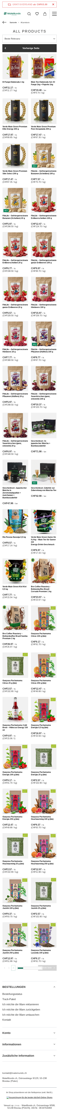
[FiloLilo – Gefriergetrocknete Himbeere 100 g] (44, 289)
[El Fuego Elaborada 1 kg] (15, 66)
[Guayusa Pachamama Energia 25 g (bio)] (44, 757)
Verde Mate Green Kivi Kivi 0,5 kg (14, 588)
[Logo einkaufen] (12, 14)
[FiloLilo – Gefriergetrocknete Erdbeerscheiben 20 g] (15, 245)
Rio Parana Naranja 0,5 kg (14, 537)
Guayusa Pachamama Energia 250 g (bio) (12, 818)
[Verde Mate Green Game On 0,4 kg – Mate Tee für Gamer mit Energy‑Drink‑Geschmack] (44, 522)
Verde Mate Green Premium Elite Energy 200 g (15, 128)
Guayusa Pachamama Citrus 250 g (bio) (41, 681)
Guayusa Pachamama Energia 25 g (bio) (41, 773)
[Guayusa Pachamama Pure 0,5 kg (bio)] (44, 1068)
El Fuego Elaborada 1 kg (13, 82)
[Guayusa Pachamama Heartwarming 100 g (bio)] (44, 801)
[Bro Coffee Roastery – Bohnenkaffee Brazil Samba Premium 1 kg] (15, 618)
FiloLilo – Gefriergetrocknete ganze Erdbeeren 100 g (43, 261)
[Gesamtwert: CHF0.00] (45, 14)
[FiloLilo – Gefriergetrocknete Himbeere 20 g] (15, 334)
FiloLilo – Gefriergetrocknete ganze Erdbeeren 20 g (15, 306)
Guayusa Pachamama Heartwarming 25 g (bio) (13, 862)
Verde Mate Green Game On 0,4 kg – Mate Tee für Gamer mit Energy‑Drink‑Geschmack (43, 541)
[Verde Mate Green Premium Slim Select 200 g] (15, 156)
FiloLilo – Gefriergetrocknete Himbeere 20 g (15, 350)
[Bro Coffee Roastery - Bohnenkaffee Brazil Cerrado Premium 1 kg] (44, 571)
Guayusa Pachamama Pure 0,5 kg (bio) (43, 1085)
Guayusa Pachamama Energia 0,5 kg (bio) (41, 726)
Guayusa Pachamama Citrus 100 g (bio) (41, 634)
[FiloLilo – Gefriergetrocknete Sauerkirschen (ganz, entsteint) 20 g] (15, 425)
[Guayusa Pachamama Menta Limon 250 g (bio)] (15, 1068)
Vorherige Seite (30, 48)
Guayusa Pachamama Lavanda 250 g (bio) (41, 996)
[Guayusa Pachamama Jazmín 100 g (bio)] (15, 890)
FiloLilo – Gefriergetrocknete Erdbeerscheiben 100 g (43, 217)
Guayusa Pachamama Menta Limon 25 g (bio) (41, 1040)
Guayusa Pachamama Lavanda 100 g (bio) (41, 951)
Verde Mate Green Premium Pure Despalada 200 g (43, 128)
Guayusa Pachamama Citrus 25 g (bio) (12, 681)
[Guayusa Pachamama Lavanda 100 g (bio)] (44, 935)
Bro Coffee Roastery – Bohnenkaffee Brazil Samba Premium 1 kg (15, 636)
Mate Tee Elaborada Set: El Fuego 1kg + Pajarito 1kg (43, 83)
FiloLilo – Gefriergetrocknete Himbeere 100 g (43, 306)
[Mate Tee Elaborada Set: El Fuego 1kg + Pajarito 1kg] (44, 66)
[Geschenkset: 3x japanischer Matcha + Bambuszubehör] (44, 425)
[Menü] (54, 14)
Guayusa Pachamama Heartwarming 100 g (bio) (42, 818)
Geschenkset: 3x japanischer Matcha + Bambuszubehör (40, 443)
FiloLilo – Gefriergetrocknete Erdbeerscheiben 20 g (15, 261)
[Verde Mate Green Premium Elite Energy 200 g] (15, 111)
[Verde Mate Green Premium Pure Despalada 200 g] (44, 111)
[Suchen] (29, 14)
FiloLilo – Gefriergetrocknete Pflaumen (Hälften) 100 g (43, 350)
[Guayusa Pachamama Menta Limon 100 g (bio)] (15, 1024)
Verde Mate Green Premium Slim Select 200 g (15, 172)
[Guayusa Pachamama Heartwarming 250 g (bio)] (44, 846)
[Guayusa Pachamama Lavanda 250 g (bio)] (44, 979)
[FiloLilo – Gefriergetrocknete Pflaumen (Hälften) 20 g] (15, 378)
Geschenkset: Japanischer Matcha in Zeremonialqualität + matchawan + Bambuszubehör (15, 493)
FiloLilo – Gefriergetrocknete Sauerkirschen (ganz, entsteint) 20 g (15, 443)
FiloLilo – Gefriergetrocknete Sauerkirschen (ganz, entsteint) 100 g (43, 396)
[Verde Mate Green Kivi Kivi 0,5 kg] (15, 571)
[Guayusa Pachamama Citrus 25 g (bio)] (15, 665)
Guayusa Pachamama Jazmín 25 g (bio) (41, 907)
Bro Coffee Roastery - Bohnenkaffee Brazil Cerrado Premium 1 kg (41, 589)
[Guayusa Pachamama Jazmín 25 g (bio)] (44, 890)
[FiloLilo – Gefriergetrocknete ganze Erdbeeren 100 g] (44, 245)
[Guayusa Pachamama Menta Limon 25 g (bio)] (44, 1024)
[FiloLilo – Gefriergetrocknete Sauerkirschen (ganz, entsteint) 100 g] (44, 378)
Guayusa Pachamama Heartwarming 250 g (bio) (42, 862)
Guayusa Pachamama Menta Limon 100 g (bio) (13, 1040)
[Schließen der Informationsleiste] (53, 4)
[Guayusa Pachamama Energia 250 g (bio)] (15, 801)
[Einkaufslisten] (37, 14)
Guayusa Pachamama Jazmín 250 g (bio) (12, 951)
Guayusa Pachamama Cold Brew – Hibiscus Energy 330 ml (15, 727)
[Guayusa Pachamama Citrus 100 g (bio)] (44, 618)
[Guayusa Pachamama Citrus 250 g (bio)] (44, 665)
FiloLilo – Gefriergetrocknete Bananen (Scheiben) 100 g (43, 172)
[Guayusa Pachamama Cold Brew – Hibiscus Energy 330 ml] (15, 709)
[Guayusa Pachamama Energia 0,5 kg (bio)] (44, 709)
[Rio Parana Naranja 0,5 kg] (15, 522)
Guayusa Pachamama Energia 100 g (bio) (12, 773)
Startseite (13, 22)
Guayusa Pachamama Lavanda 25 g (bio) (12, 996)
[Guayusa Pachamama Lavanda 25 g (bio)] (15, 979)
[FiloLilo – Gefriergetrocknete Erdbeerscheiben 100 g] (44, 200)
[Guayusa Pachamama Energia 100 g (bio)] (15, 757)
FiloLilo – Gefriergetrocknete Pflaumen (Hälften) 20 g (15, 395)
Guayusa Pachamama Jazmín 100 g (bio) (12, 907)
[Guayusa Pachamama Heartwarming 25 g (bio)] (15, 846)
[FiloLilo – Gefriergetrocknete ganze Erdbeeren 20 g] (15, 289)
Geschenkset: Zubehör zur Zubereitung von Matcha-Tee (43, 489)
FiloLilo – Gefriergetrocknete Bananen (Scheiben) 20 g (15, 217)
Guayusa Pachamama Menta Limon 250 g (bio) (13, 1085)
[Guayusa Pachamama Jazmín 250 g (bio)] (15, 935)
